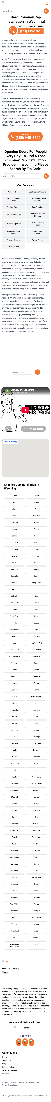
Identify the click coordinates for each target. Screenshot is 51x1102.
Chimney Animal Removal (13, 232)
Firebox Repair (37, 240)
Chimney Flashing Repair (37, 232)
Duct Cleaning (37, 207)
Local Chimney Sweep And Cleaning (37, 199)
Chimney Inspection (13, 224)
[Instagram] (18, 1042)
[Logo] (17, 3)
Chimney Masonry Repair (37, 224)
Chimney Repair (13, 192)
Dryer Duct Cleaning (13, 215)
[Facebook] (31, 1042)
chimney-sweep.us (17, 1082)
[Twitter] (25, 1042)
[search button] (46, 11)
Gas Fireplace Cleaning (37, 192)
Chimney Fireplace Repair (13, 199)
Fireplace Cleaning (13, 207)
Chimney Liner (13, 247)
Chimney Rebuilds (13, 240)
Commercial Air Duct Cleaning (37, 215)
